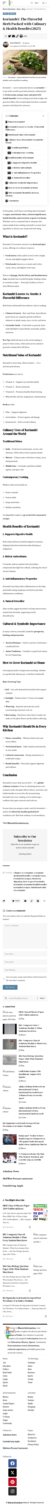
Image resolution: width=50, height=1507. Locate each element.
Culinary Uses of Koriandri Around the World (24, 141)
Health (12, 13)
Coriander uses (38, 875)
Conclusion (13, 200)
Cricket (23, 1102)
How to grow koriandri (33, 881)
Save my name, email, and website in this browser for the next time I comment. (26, 979)
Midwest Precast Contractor (15, 1448)
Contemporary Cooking (22, 152)
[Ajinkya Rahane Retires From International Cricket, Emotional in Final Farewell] (10, 1111)
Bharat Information (27, 1328)
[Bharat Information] (10, 3)
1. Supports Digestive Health (24, 162)
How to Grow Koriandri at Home (23, 187)
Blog (6, 13)
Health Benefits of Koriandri (21, 157)
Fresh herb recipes (22, 878)
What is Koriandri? (16, 121)
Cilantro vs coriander (23, 872)
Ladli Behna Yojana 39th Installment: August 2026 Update (30, 1074)
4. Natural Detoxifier (21, 177)
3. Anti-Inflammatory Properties (26, 172)
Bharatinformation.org (18, 823)
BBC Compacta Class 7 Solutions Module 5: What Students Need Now (30, 1028)
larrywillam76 (15, 43)
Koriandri (18, 884)
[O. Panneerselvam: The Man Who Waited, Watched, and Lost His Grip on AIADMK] (10, 1158)
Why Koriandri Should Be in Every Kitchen (22, 194)
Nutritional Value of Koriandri (21, 134)
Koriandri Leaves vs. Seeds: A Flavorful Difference (25, 128)
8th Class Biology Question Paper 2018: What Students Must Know (31, 1059)
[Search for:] (22, 998)
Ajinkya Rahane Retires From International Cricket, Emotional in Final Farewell (32, 1110)
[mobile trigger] (5, 3)
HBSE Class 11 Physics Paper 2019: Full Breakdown (31, 1013)
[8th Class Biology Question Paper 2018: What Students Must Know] (10, 1060)
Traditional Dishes (19, 147)
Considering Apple (11, 1441)
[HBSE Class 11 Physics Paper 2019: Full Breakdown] (10, 1016)
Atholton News (11, 1171)
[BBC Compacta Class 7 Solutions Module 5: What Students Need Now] (10, 1029)
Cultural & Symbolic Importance (23, 182)
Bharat (23, 1035)
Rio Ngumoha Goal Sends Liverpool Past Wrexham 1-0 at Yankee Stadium (21, 1124)
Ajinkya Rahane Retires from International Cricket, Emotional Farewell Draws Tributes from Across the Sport (32, 1092)
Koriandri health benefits (35, 884)
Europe (14, 275)
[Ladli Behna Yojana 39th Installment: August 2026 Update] (10, 1075)
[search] (31, 3)
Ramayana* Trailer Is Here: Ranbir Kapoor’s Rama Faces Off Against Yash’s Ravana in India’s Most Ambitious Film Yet (33, 1140)
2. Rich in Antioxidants (22, 167)
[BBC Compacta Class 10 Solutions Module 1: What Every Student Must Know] (10, 1044)
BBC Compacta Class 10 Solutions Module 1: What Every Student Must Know (33, 1043)
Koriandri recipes (22, 887)
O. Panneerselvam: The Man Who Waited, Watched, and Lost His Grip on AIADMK (31, 1157)
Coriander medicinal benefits (29, 874)
